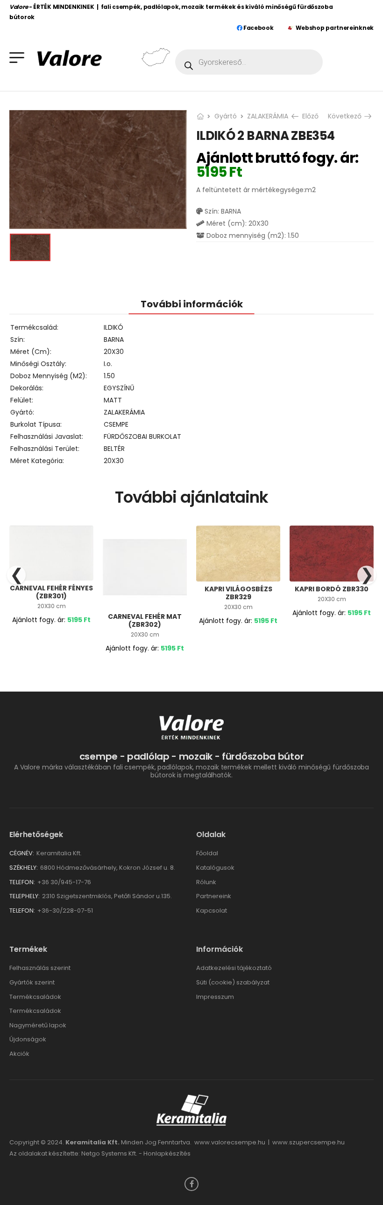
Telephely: (24, 896)
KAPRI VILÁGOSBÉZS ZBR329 (238, 593)
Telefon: (22, 882)
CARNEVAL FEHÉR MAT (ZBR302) (145, 620)
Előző (309, 116)
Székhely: (23, 867)
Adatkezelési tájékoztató (234, 967)
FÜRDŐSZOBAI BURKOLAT (142, 436)
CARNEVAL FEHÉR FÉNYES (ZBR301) (51, 592)
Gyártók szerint (32, 982)
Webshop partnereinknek (335, 28)
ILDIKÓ (113, 327)
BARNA (114, 339)
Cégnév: (21, 853)
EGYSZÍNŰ (119, 388)
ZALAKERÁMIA (267, 116)
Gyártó (225, 116)
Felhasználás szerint (40, 967)
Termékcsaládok (35, 996)
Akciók (19, 1053)
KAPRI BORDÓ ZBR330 (332, 589)
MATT (113, 400)
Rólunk (206, 882)
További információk (192, 304)
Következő (346, 116)
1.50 (109, 376)
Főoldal (207, 853)
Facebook (257, 28)
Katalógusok (215, 867)
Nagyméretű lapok (37, 1025)
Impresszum (215, 996)
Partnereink (213, 896)
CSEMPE (116, 424)
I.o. (108, 363)
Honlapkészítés (167, 1153)
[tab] (192, 304)
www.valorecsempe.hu (229, 1142)
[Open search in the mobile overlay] (248, 62)
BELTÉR (114, 448)
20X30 (114, 351)
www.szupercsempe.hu (308, 1142)
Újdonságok (27, 1039)
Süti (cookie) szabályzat (233, 982)
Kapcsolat (211, 910)
